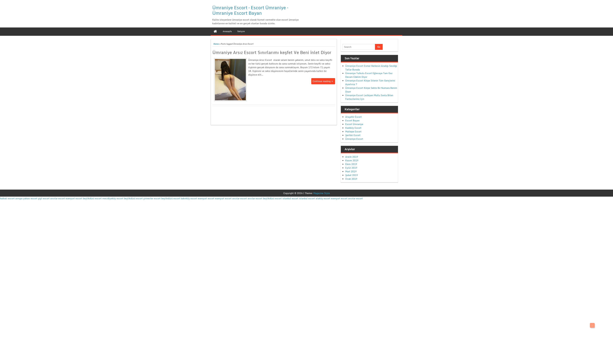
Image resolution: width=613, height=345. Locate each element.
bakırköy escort (189, 198)
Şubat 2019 (351, 175)
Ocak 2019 (351, 179)
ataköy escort (323, 198)
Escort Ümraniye (354, 124)
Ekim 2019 (351, 164)
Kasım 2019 (351, 160)
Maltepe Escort (353, 131)
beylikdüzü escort (92, 198)
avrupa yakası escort (26, 198)
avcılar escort (57, 198)
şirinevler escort (152, 198)
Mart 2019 (351, 171)
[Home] (215, 31)
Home (216, 43)
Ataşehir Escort (353, 117)
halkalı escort (7, 198)
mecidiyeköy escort (112, 198)
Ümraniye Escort (354, 139)
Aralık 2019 (351, 157)
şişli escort (44, 198)
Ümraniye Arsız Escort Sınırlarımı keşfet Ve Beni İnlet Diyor (271, 52)
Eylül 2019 (351, 168)
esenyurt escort (74, 198)
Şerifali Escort (352, 135)
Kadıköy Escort (353, 128)
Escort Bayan (352, 120)
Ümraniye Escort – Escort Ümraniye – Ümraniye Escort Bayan (250, 10)
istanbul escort (290, 198)
